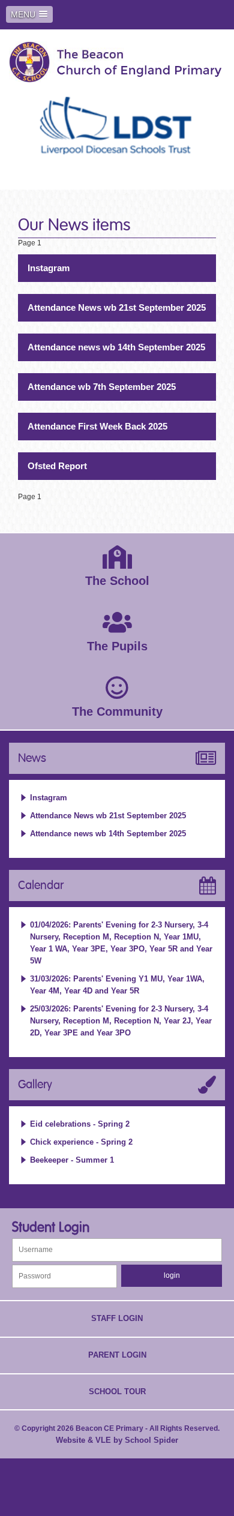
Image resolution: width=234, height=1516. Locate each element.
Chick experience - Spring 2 (81, 1141)
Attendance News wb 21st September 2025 (117, 307)
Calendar (41, 885)
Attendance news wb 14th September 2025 (116, 347)
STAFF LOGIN (117, 1318)
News (32, 758)
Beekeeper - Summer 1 (72, 1159)
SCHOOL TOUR (117, 1391)
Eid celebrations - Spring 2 (80, 1123)
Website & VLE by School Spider (117, 1440)
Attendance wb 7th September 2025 (102, 387)
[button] (29, 14)
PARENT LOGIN (117, 1354)
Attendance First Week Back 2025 (97, 426)
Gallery (35, 1085)
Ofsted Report (57, 466)
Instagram (49, 268)
